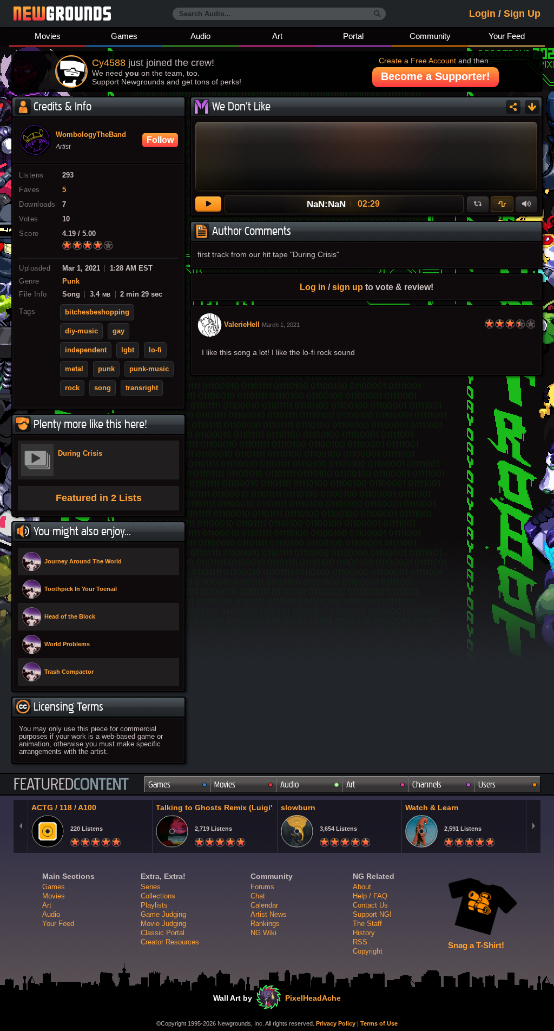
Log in (313, 287)
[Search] (377, 14)
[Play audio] (208, 204)
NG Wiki (263, 933)
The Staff (367, 924)
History (364, 933)
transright (142, 388)
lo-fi (155, 350)
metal (74, 369)
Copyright (367, 951)
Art (277, 36)
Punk (71, 281)
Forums (262, 887)
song (102, 388)
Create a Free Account (417, 60)
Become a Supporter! (435, 76)
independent (86, 350)
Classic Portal (162, 933)
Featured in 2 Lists (99, 497)
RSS (360, 942)
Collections (158, 896)
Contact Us (370, 905)
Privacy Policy (335, 1023)
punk (106, 369)
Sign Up (522, 13)
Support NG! (372, 914)
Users (487, 784)
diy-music (81, 331)
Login (482, 13)
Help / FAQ (370, 896)
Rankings (265, 924)
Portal (353, 36)
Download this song (532, 107)
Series (151, 887)
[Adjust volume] (526, 204)
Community (430, 36)
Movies (48, 36)
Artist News (268, 914)
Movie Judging (163, 924)
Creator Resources (170, 942)
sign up (347, 287)
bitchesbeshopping (97, 312)
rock (72, 388)
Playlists (154, 905)
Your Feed (507, 36)
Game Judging (163, 914)
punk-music (149, 369)
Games (124, 36)
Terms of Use (379, 1023)
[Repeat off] (478, 204)
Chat (257, 896)
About (362, 887)
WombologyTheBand (91, 135)
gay (118, 331)
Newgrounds (62, 13)
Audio (200, 36)
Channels (426, 784)
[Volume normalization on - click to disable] (502, 204)
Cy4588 (109, 62)
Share (513, 107)
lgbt (127, 350)
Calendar (264, 905)
